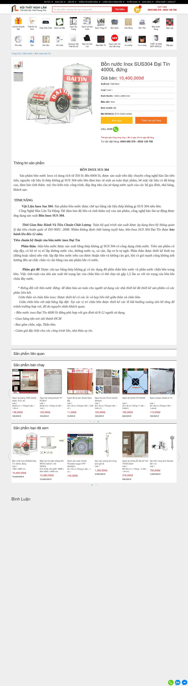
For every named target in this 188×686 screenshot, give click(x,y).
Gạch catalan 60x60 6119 (161, 397)
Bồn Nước (27, 53)
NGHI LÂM (59, 2)
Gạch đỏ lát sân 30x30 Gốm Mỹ (79, 399)
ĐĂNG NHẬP (161, 2)
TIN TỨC (47, 2)
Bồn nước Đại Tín (43, 53)
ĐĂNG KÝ (171, 2)
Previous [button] (9, 393)
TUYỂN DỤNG (132, 2)
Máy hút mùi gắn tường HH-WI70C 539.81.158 (52, 462)
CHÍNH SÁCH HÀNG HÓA (112, 2)
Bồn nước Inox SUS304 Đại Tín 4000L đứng (24, 462)
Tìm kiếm (120, 9)
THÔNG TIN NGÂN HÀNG (88, 2)
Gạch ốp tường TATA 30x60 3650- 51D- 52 (24, 399)
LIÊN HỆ (71, 2)
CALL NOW (107, 129)
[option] (25, 393)
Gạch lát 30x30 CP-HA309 (133, 397)
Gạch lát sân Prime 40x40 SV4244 (106, 399)
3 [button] (98, 421)
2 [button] (94, 421)
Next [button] (179, 393)
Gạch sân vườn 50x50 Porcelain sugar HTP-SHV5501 (77, 463)
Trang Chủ (16, 53)
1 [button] (89, 421)
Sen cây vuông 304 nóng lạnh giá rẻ (106, 462)
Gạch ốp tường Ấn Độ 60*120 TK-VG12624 (135, 462)
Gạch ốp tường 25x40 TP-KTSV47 (51, 399)
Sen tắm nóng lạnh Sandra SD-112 (161, 462)
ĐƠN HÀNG (147, 2)
